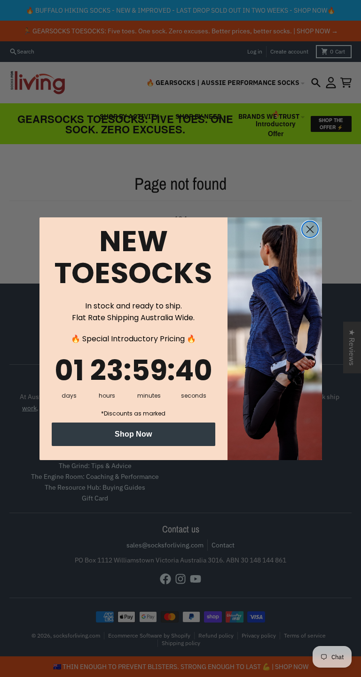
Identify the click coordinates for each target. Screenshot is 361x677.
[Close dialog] (310, 229)
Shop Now (133, 434)
